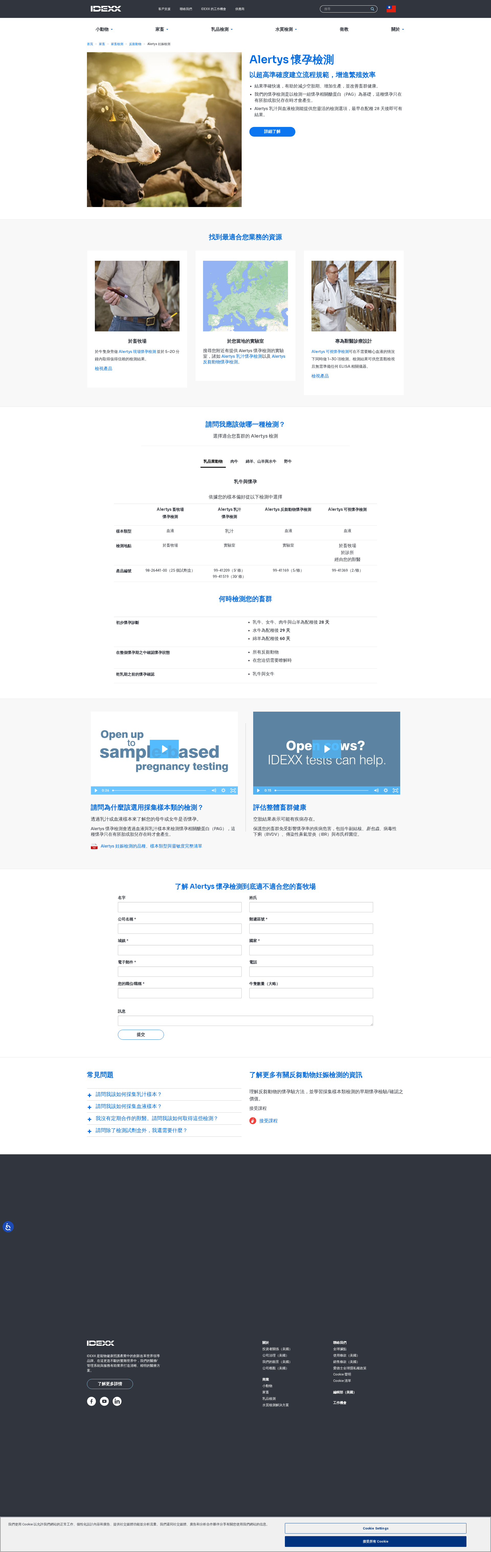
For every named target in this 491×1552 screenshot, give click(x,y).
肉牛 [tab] (234, 461)
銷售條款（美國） (346, 1362)
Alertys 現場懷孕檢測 (137, 351)
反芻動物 (135, 44)
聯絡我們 (186, 9)
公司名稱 (127, 919)
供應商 (239, 9)
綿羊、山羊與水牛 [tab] (261, 461)
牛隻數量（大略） (264, 983)
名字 (122, 897)
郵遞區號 (258, 919)
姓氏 (253, 897)
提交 (141, 1034)
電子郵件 (127, 962)
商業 (265, 1379)
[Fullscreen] (233, 790)
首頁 (90, 44)
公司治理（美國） (275, 1355)
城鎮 (123, 940)
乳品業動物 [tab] (213, 461)
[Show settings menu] (223, 790)
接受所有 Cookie (375, 1541)
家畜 (102, 44)
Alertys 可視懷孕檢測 (330, 351)
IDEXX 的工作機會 (213, 9)
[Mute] (213, 790)
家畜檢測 (117, 44)
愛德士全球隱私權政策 (349, 1368)
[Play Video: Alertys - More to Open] (326, 749)
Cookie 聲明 (342, 1374)
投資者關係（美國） (277, 1349)
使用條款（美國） (346, 1355)
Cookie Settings (375, 1528)
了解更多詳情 (110, 1383)
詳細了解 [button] (272, 131)
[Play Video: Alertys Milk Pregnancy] (164, 749)
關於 (265, 1342)
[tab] (164, 1094)
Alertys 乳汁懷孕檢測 (241, 356)
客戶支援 (164, 9)
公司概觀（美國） (275, 1368)
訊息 (122, 1011)
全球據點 (340, 1349)
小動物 (267, 1386)
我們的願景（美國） (277, 1362)
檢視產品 (103, 368)
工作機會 (340, 1403)
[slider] (159, 790)
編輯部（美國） (344, 1392)
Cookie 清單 (342, 1381)
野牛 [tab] (288, 461)
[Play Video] (96, 790)
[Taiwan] (392, 9)
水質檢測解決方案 (275, 1405)
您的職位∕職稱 (131, 983)
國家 (254, 940)
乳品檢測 (269, 1399)
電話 (253, 962)
